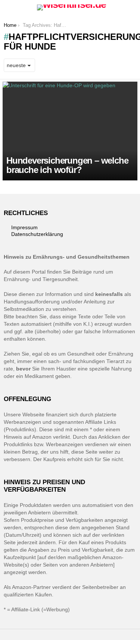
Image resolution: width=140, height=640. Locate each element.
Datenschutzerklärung (37, 234)
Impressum (24, 227)
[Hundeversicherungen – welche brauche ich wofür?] (70, 131)
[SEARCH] (131, 7)
